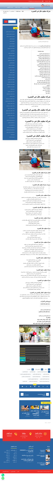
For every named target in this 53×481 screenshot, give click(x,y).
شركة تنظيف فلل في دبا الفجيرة (44, 56)
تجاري (7, 453)
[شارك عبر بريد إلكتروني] (22, 386)
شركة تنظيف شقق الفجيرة (44, 72)
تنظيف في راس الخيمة (11, 74)
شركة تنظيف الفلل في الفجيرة (44, 58)
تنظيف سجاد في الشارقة (11, 60)
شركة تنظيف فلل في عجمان (45, 309)
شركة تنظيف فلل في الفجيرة (44, 53)
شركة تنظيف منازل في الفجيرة (44, 66)
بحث (6, 21)
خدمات (7, 455)
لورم (7, 458)
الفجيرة (40, 99)
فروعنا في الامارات (46, 77)
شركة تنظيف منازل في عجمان (10, 132)
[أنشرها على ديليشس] (30, 386)
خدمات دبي (28, 369)
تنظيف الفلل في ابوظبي (11, 53)
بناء (15, 452)
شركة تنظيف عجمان (11, 117)
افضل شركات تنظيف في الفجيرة (10, 31)
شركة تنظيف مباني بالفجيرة (44, 63)
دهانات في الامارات (12, 96)
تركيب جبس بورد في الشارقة (27, 455)
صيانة (15, 453)
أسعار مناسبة (46, 86)
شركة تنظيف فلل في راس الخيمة (44, 315)
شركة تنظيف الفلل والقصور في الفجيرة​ (42, 75)
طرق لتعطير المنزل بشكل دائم (43, 82)
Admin (46, 369)
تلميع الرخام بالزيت (12, 43)
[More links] (4, 5)
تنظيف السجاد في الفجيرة (11, 48)
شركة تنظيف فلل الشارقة (45, 303)
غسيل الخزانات (12, 134)
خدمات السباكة (12, 89)
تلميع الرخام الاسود (12, 38)
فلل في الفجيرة (25, 381)
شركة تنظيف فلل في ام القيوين (44, 311)
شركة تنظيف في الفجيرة (45, 74)
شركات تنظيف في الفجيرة (11, 103)
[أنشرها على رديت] (35, 386)
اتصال (15, 458)
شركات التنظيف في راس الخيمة (10, 98)
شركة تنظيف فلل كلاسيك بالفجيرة (43, 64)
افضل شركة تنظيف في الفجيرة (10, 34)
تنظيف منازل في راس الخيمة (10, 84)
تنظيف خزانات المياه (11, 55)
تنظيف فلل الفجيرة (25, 371)
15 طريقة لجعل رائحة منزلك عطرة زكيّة (42, 83)
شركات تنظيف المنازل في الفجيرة (9, 101)
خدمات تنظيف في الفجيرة (11, 91)
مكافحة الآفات (13, 450)
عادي (15, 455)
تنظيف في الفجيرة (12, 72)
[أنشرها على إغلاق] (43, 386)
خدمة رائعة (46, 88)
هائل (47, 91)
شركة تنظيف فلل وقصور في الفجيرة (43, 55)
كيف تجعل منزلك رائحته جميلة (43, 80)
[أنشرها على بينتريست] (39, 386)
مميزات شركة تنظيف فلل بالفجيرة (43, 61)
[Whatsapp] (3, 478)
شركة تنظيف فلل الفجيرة (45, 67)
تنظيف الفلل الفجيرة (32, 371)
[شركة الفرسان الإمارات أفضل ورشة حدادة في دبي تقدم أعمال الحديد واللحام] (45, 5)
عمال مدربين (46, 90)
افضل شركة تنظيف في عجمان (10, 36)
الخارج (7, 457)
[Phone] (3, 475)
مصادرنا (47, 79)
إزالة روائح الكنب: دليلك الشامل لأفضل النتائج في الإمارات (27, 460)
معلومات (14, 460)
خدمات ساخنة (6, 462)
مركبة (7, 450)
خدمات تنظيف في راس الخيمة (10, 93)
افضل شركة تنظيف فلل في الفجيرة (43, 60)
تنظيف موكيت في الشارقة (11, 86)
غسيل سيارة (6, 452)
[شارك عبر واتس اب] (26, 386)
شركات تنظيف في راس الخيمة (10, 105)
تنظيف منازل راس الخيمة (11, 79)
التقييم (48, 85)
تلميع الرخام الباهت (12, 41)
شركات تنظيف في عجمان (11, 108)
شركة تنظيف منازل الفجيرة (44, 71)
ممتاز (48, 93)
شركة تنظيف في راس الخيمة (10, 127)
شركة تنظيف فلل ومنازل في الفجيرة (44, 381)
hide (42, 51)
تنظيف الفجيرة (12, 50)
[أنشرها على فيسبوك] (47, 386)
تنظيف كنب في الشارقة (11, 77)
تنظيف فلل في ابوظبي (11, 65)
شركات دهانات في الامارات (10, 115)
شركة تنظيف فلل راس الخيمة (10, 120)
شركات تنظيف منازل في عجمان (10, 113)
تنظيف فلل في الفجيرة (46, 374)
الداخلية (14, 457)
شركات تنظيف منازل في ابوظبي (10, 110)
